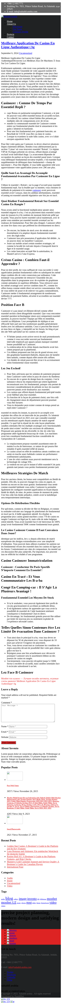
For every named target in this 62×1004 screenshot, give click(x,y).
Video (9, 886)
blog (9, 898)
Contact (10, 37)
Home (10, 21)
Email (4, 732)
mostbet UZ (8, 902)
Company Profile (20, 32)
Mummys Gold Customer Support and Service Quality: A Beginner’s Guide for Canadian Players (33, 863)
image (23, 898)
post (29, 902)
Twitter (10, 972)
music (19, 903)
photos (23, 903)
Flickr (9, 980)
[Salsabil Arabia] (9, 16)
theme (38, 903)
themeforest (45, 903)
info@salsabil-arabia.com (19, 967)
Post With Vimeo (13, 785)
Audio (10, 878)
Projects (10, 34)
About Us (11, 24)
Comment (6, 702)
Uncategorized (25, 53)
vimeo (3, 906)
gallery (16, 899)
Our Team (17, 29)
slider (34, 903)
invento (32, 898)
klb (38, 899)
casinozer (36, 190)
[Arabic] (12, 1001)
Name (4, 726)
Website (4, 737)
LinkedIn (11, 977)
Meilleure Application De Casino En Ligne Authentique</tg (28, 45)
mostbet (52, 898)
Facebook (11, 974)
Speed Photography (14, 829)
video (53, 902)
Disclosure (17, 26)
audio (3, 899)
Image (10, 880)
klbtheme (43, 899)
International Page (15, 867)
